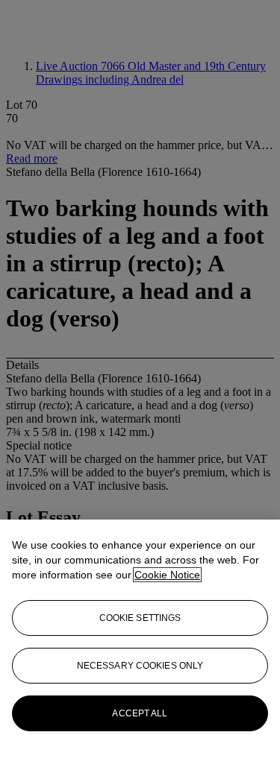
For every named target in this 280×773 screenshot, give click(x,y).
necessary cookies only (140, 665)
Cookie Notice (167, 575)
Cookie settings (140, 618)
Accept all (139, 713)
